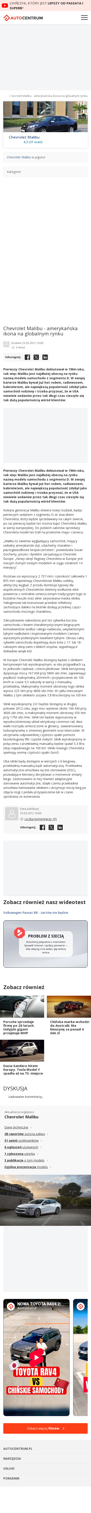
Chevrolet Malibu (24, 137)
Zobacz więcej (43, 1428)
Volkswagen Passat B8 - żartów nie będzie (35, 912)
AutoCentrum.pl (23, 18)
